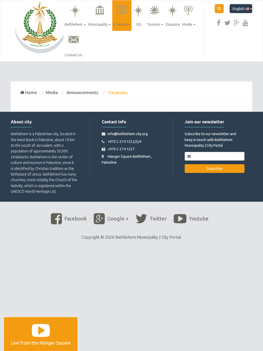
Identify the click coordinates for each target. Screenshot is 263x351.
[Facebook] (218, 22)
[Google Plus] (236, 22)
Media (52, 92)
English (239, 9)
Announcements (82, 92)
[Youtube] (245, 22)
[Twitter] (227, 22)
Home (30, 92)
